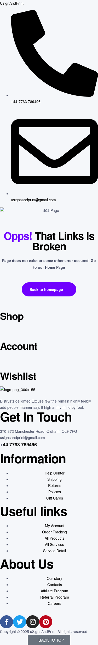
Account (18, 346)
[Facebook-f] (6, 621)
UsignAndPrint (12, 3)
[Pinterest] (45, 621)
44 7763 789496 (20, 444)
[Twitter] (19, 621)
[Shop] (6, 302)
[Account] (6, 332)
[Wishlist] (6, 362)
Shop (12, 316)
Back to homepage (46, 289)
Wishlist (18, 376)
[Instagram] (32, 621)
